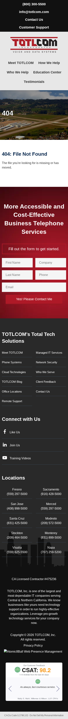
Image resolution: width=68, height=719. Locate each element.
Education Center (47, 72)
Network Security (46, 362)
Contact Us (34, 20)
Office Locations (12, 391)
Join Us (15, 445)
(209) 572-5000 (51, 521)
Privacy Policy (33, 645)
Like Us (15, 432)
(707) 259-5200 (51, 550)
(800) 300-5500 (34, 4)
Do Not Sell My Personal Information (47, 715)
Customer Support (34, 27)
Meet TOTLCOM (21, 63)
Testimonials (34, 82)
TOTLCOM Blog (12, 381)
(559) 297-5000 (17, 492)
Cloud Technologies (14, 372)
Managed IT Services (49, 352)
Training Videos (20, 458)
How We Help (49, 63)
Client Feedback (46, 381)
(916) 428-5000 (51, 492)
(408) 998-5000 (17, 506)
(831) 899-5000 (51, 535)
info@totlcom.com (34, 12)
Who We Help (18, 72)
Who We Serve (45, 372)
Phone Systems (12, 362)
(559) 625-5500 (17, 550)
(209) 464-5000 (17, 535)
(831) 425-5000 (17, 521)
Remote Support (12, 401)
